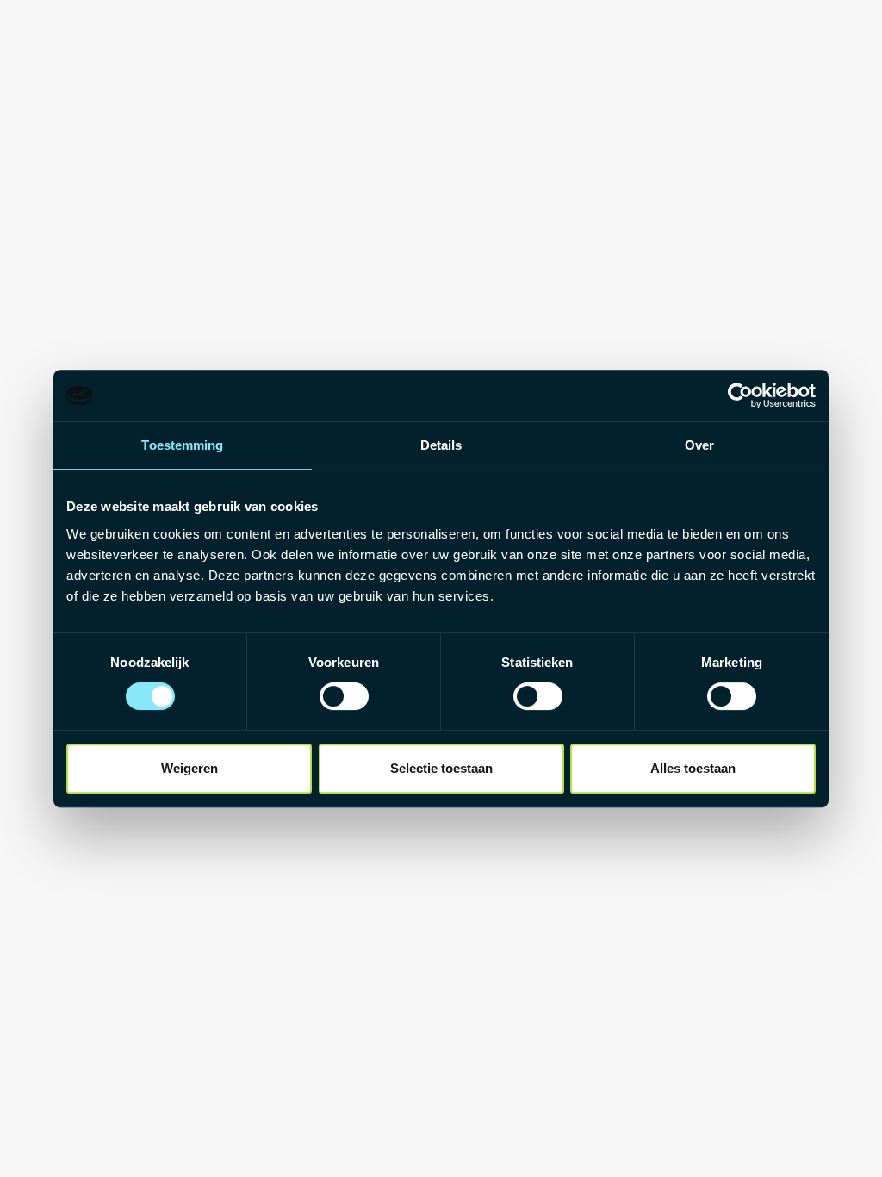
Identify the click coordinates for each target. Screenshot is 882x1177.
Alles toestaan (693, 768)
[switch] (344, 696)
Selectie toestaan (441, 768)
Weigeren (189, 768)
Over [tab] (699, 445)
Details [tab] (441, 445)
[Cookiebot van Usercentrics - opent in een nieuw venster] (740, 395)
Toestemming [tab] (182, 445)
